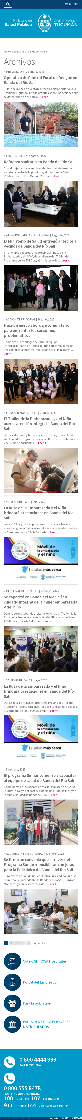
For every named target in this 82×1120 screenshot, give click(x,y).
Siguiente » (40, 943)
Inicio (7, 51)
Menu (73, 4)
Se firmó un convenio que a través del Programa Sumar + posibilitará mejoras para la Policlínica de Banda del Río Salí (39, 864)
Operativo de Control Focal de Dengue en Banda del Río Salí (40, 80)
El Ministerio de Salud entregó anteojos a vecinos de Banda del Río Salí (40, 243)
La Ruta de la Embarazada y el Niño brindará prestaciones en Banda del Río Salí (39, 691)
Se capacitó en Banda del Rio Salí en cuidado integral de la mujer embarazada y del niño (40, 602)
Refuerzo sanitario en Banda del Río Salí (39, 161)
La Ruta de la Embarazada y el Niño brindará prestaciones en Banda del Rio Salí (39, 512)
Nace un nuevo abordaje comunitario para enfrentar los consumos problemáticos (36, 330)
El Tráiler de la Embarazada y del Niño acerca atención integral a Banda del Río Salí (39, 423)
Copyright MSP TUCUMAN (65, 1118)
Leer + (46, 97)
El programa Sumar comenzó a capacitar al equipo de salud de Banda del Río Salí (40, 778)
